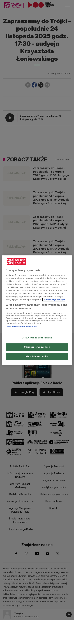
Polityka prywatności (54, 299)
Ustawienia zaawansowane (37, 337)
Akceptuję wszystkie (37, 356)
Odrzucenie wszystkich (37, 347)
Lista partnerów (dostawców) (22, 326)
